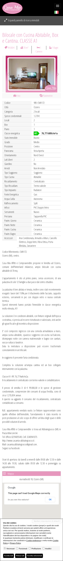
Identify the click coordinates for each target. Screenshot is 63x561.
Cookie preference (33, 541)
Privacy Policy (15, 543)
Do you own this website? (18, 500)
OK (50, 499)
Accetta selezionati (34, 556)
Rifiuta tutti (20, 556)
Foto (18, 95)
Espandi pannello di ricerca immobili (23, 20)
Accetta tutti (8, 556)
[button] (6, 74)
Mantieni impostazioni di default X (47, 521)
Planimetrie (47, 95)
